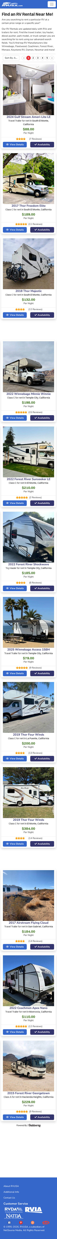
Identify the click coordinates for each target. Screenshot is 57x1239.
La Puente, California (37, 738)
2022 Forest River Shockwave (28, 564)
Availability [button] (44, 144)
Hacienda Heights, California (37, 1096)
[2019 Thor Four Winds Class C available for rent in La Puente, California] (28, 707)
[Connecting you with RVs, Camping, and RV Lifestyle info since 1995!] (12, 4)
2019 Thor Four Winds (28, 735)
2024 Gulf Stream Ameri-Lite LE (29, 117)
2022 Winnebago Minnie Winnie (28, 394)
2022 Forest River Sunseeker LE (28, 479)
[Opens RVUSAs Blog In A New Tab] (45, 1222)
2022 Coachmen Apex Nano (29, 1008)
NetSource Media (13, 1230)
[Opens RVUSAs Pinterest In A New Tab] (21, 1222)
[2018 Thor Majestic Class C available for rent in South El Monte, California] (28, 263)
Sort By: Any (11, 58)
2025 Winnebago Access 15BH (28, 650)
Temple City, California (37, 397)
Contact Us (9, 1197)
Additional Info (11, 1192)
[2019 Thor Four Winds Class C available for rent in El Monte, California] (28, 792)
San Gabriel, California (40, 926)
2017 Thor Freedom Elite (29, 206)
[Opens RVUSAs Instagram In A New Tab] (32, 1222)
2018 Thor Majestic (28, 291)
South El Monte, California (38, 209)
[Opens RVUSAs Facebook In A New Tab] (9, 1222)
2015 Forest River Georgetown (28, 1093)
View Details (17, 144)
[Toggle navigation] (52, 4)
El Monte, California (37, 482)
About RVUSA (11, 1186)
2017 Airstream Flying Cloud (28, 923)
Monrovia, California (40, 1011)
